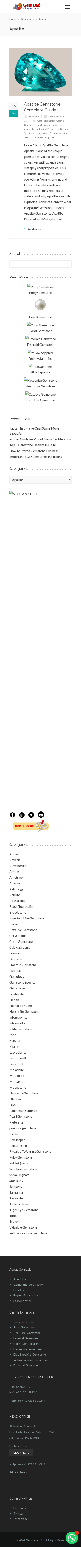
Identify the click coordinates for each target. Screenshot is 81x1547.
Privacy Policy (18, 1472)
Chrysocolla (17, 936)
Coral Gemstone (21, 941)
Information (17, 1023)
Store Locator (22, 1300)
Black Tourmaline (21, 906)
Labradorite (17, 1052)
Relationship (18, 1145)
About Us (20, 1279)
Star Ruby (16, 1180)
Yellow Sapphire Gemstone (28, 1233)
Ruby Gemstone (20, 1157)
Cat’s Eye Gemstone (27, 1343)
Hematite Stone (20, 1006)
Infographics (18, 1017)
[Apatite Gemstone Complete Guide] (40, 72)
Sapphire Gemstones (24, 1169)
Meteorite (16, 1076)
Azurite (14, 895)
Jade (12, 1035)
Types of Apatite (45, 137)
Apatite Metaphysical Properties (41, 129)
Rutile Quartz (18, 1163)
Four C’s (19, 1290)
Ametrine (16, 877)
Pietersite (16, 1122)
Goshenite (16, 994)
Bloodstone (17, 912)
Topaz (13, 1215)
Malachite (16, 1070)
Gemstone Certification (29, 1284)
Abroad (14, 854)
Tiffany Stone (19, 1204)
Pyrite (13, 1134)
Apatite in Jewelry (54, 124)
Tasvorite (16, 1198)
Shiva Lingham (19, 1175)
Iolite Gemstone (20, 1029)
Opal (12, 1105)
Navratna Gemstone (23, 1093)
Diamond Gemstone (26, 1365)
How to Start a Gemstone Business (34, 451)
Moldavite (16, 1081)
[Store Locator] (29, 830)
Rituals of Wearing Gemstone (30, 1151)
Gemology (16, 976)
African (14, 860)
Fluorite (15, 971)
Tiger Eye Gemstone (23, 1210)
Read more (34, 229)
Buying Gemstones (26, 1295)
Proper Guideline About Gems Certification (40, 439)
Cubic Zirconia (19, 947)
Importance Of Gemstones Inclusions (35, 456)
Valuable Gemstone (23, 1227)
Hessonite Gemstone (24, 1011)
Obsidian (15, 1099)
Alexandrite (17, 866)
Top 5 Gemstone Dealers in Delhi (32, 445)
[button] (72, 1538)
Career (14, 924)
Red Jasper (17, 1140)
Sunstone (15, 1186)
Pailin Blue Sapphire (23, 1110)
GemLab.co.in (34, 1540)
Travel (13, 1221)
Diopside (15, 959)
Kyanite (14, 1046)
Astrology (16, 889)
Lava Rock (16, 1064)
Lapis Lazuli (17, 1058)
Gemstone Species (22, 982)
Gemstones (17, 988)
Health (14, 1000)
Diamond (15, 953)
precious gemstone (22, 1128)
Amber (14, 871)
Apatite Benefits (46, 120)
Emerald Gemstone (23, 965)
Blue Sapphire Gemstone (26, 918)
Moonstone (17, 1087)
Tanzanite (16, 1192)
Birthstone (17, 901)
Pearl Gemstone (20, 1116)
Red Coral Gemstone (27, 1333)
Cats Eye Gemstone (23, 930)
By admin (33, 116)
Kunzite (14, 1041)
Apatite (14, 883)
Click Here (21, 1452)
